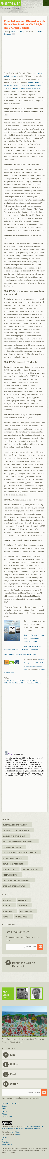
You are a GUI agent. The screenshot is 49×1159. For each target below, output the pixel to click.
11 (13, 681)
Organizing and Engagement (16, 880)
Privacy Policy (7, 1144)
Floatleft (17, 1135)
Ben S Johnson (15, 1132)
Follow (14, 1064)
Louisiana (22, 906)
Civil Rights (9, 683)
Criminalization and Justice (16, 830)
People (4, 1109)
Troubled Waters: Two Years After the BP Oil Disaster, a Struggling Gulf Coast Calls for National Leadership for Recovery (24, 85)
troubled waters (33, 683)
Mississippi (7, 911)
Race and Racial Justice (14, 886)
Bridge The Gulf (16, 32)
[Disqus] (24, 714)
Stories (4, 1106)
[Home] (18, 3)
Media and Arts (10, 875)
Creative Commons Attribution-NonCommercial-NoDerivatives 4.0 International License (22, 1127)
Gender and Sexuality (13, 858)
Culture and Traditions (14, 836)
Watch (14, 1083)
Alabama (7, 681)
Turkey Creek (21, 917)
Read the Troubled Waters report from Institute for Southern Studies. (34, 638)
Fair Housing (32, 681)
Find (13, 1074)
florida (22, 900)
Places (4, 1111)
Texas (5, 917)
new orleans (26, 911)
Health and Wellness (13, 864)
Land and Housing (30, 869)
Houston (7, 906)
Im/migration (9, 869)
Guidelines (5, 1142)
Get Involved (7, 1116)
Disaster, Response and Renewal (18, 842)
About (4, 1114)
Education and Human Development (19, 853)
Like (12, 1054)
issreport (19, 683)
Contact (4, 1137)
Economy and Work (12, 847)
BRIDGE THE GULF (10, 1103)
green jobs (21, 681)
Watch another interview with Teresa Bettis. (20, 654)
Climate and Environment (15, 825)
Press (3, 1140)
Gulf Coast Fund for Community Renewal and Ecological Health (34, 666)
